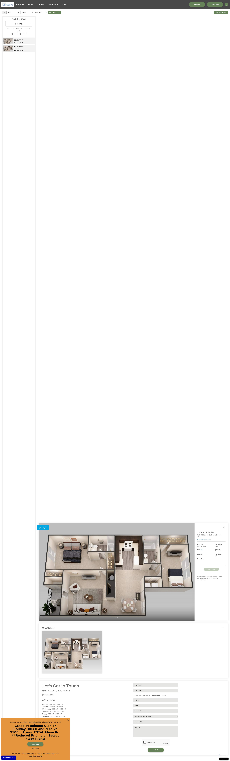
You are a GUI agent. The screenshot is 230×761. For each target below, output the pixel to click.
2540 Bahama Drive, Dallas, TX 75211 (56, 691)
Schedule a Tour (8, 757)
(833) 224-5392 (48, 695)
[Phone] (226, 4)
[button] (224, 757)
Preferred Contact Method (143, 695)
